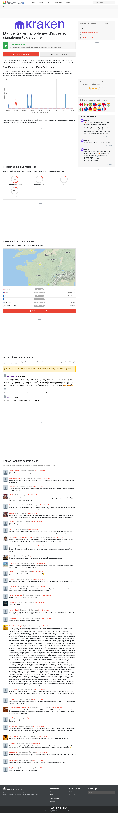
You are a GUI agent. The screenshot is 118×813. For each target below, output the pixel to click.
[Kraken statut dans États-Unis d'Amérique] (95, 105)
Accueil (32, 3)
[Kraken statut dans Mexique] (86, 105)
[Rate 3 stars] (96, 88)
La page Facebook (87, 35)
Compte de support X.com (90, 32)
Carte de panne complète (58, 54)
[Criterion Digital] (59, 808)
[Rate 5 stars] (102, 88)
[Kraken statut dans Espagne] (95, 109)
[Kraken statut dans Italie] (81, 109)
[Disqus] (39, 394)
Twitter (71, 792)
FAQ (48, 3)
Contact (67, 3)
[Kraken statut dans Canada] (81, 105)
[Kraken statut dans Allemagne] (90, 109)
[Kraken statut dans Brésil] (90, 105)
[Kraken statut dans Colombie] (99, 109)
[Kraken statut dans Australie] (86, 109)
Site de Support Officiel (89, 38)
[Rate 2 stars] (93, 88)
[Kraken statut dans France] (104, 109)
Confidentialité (57, 3)
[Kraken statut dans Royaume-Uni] (104, 105)
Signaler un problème (22, 54)
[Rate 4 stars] (99, 88)
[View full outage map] (39, 267)
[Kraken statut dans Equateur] (99, 105)
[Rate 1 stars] (90, 88)
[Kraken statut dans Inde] (108, 105)
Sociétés (40, 3)
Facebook (72, 795)
